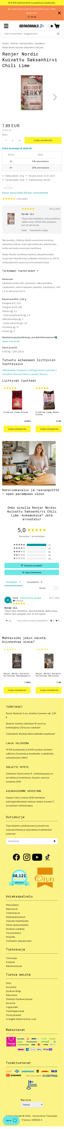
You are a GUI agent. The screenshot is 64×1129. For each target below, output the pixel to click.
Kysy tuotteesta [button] (33, 572)
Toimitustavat (13, 913)
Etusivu (5, 43)
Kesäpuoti (23, 370)
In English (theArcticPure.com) (21, 1019)
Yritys (8, 983)
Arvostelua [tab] (11, 582)
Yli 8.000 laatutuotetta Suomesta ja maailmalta (31, 2)
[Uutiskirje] (54, 841)
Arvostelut (11, 987)
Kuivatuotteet (26, 43)
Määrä (5, 135)
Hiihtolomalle (9, 370)
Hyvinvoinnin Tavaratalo (45, 1115)
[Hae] (58, 33)
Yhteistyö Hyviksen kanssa (19, 999)
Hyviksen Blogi (13, 991)
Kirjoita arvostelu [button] (33, 565)
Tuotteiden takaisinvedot (18, 941)
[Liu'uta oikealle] (55, 97)
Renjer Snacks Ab (11, 341)
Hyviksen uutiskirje (15, 929)
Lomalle (34, 374)
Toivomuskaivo (13, 933)
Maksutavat (12, 909)
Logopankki (12, 1007)
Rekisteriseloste (14, 966)
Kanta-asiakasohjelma (17, 925)
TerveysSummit (13, 1015)
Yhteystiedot (12, 905)
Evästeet (10, 962)
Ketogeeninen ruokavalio (42, 370)
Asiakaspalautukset (15, 917)
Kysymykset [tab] (33, 582)
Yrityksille (10, 937)
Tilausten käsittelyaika (17, 921)
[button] (57, 26)
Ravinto (14, 43)
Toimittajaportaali (15, 1011)
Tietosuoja (11, 958)
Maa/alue (26, 1100)
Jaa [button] (9, 620)
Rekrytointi (11, 995)
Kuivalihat (39, 43)
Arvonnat (10, 1003)
